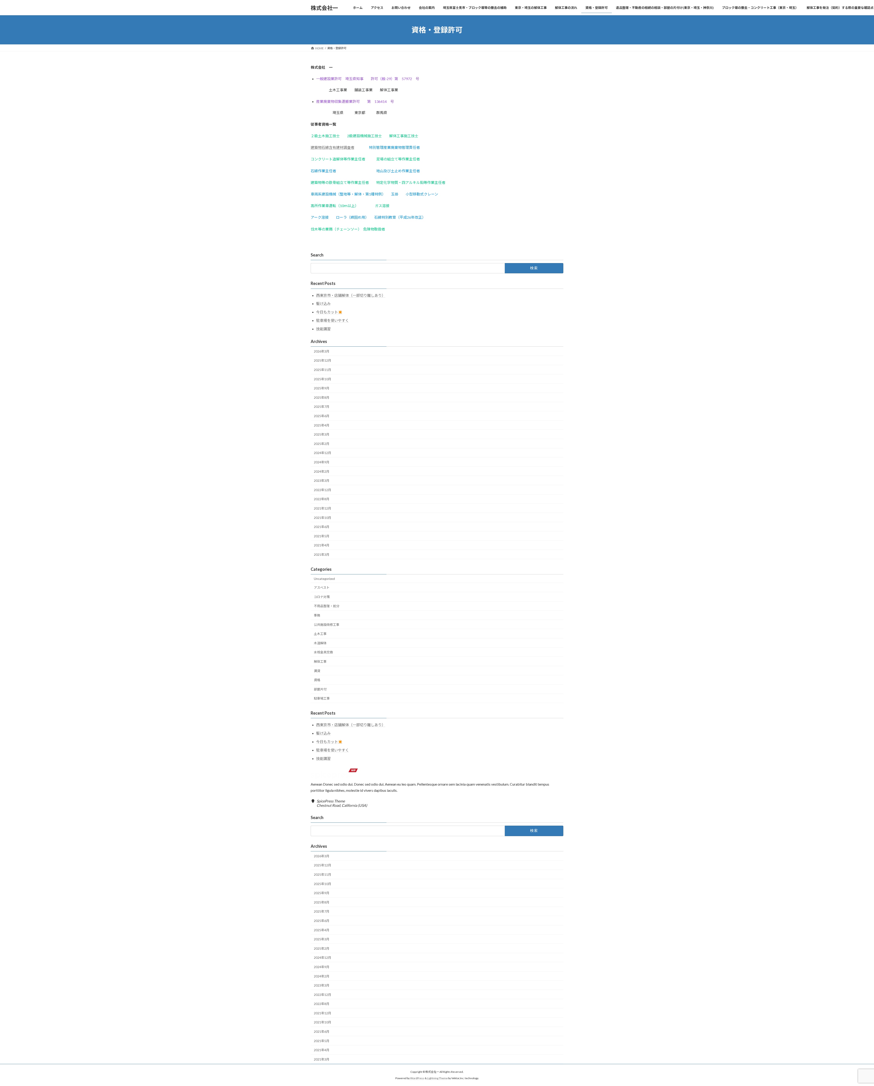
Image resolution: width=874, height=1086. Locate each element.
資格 (317, 680)
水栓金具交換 (323, 652)
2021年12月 (322, 508)
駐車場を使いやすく (332, 320)
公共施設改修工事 (326, 625)
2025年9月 (321, 388)
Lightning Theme (437, 1078)
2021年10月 (322, 518)
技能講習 (323, 329)
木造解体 (320, 643)
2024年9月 (321, 462)
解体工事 (320, 661)
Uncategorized (324, 579)
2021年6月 (321, 527)
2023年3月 (321, 480)
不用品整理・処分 (326, 606)
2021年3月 (321, 554)
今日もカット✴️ (329, 312)
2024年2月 (321, 471)
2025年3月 (321, 434)
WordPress (417, 1078)
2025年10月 (322, 379)
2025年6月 (321, 416)
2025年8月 (321, 397)
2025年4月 (321, 425)
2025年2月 (321, 444)
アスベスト (322, 587)
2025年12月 (322, 360)
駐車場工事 (322, 698)
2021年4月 (321, 545)
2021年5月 (321, 536)
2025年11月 (322, 370)
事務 (317, 615)
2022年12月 (322, 490)
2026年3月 (321, 351)
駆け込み (323, 303)
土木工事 (320, 634)
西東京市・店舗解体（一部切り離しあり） (350, 295)
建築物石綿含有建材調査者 (332, 147)
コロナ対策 (322, 597)
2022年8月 (321, 499)
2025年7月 (321, 407)
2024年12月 (322, 453)
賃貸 (317, 671)
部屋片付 (320, 689)
